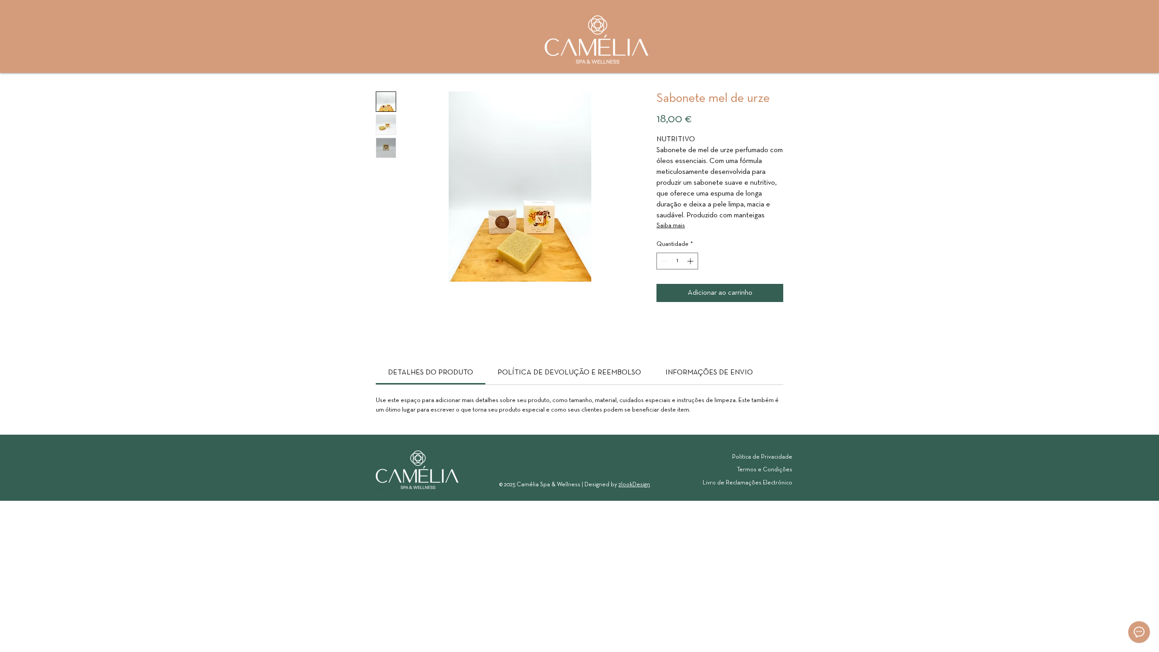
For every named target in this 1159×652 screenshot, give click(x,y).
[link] (430, 372)
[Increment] (691, 261)
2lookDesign (634, 485)
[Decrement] (663, 261)
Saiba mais (670, 226)
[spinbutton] (677, 261)
